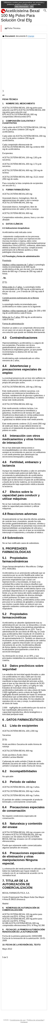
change (31, 36)
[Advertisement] (24, 64)
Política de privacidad (35, 1020)
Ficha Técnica (13, 28)
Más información (21, 7)
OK (31, 7)
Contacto (24, 1022)
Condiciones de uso (17, 1020)
